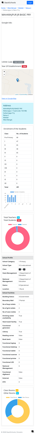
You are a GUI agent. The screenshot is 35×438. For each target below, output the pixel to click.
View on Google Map (9, 99)
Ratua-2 (28, 8)
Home (3, 8)
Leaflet (16, 94)
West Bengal (11, 8)
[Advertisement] (17, 43)
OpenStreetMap (23, 94)
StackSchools (10, 2)
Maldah (21, 8)
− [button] (4, 74)
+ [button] (4, 71)
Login (30, 3)
